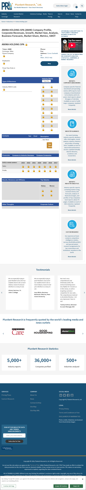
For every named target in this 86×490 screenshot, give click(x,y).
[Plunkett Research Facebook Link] (68, 395)
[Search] (82, 5)
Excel (35, 136)
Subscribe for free (14, 441)
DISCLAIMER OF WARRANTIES (69, 416)
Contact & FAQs (78, 15)
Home (3, 21)
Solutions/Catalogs (36, 14)
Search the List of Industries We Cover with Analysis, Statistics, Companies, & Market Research (72, 56)
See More (50, 145)
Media (45, 14)
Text (29, 136)
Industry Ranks (47, 78)
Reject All (76, 486)
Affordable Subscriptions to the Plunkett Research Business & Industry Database (72, 33)
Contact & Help (35, 403)
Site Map (33, 407)
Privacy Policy (64, 409)
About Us (33, 395)
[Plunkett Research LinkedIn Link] (60, 395)
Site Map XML (35, 410)
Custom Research (8, 399)
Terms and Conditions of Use (69, 413)
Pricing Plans (6, 395)
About (67, 14)
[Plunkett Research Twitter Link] (64, 395)
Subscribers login (62, 6)
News (72, 14)
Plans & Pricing (50, 15)
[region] (43, 483)
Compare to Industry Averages (23, 155)
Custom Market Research (18, 15)
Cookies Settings (8, 486)
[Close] (82, 479)
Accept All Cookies (61, 486)
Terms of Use (35, 465)
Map (49, 63)
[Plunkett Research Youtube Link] (72, 395)
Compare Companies (43, 155)
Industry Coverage (5, 15)
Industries (10, 21)
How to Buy (60, 15)
